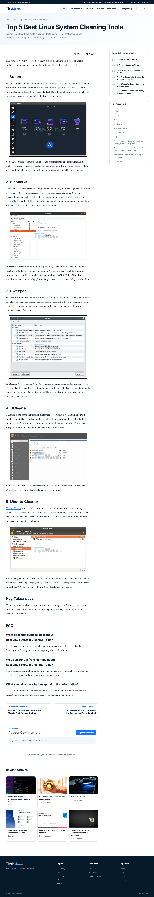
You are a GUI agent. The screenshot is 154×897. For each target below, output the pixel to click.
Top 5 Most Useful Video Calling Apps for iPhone (130, 92)
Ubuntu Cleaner (13, 508)
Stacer (9, 83)
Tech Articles (75, 9)
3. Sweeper (118, 120)
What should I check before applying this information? (129, 156)
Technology (61, 869)
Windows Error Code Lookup (101, 2)
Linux (15, 20)
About (123, 869)
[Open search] (139, 8)
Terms (123, 876)
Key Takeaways (119, 132)
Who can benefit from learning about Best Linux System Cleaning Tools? (129, 149)
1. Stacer (117, 111)
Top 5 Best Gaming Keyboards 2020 (130, 71)
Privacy (123, 880)
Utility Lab (100, 9)
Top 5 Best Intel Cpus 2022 (128, 59)
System (60, 872)
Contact (124, 872)
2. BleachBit (118, 115)
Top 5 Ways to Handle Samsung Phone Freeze (130, 85)
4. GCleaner (118, 124)
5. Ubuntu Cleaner (121, 128)
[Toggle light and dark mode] (145, 8)
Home (64, 9)
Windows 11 (61, 876)
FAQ (115, 137)
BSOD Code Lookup (84, 2)
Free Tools (111, 9)
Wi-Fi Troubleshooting (119, 2)
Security (60, 884)
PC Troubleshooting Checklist (138, 2)
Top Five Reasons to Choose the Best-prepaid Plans (130, 78)
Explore (89, 9)
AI (58, 880)
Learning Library (125, 9)
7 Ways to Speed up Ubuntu (129, 65)
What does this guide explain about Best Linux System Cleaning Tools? (129, 142)
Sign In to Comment (86, 733)
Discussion (118, 161)
